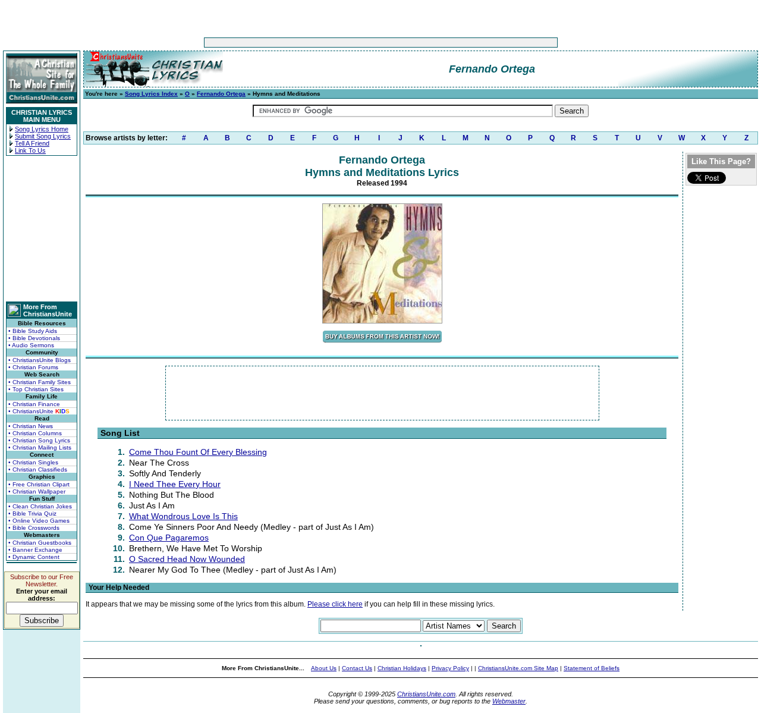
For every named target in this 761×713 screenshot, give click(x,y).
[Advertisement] (344, 42)
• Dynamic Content (33, 557)
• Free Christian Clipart (39, 484)
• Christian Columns (35, 433)
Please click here (335, 604)
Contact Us (357, 668)
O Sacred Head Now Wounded (187, 559)
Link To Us (30, 150)
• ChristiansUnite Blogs (39, 360)
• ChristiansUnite (39, 411)
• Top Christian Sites (36, 389)
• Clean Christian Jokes (40, 506)
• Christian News (30, 426)
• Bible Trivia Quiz (32, 513)
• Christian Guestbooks (39, 542)
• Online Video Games (39, 520)
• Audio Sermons (31, 345)
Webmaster (509, 701)
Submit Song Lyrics (43, 136)
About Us (324, 668)
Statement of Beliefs (592, 668)
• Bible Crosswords (33, 527)
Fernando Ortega (221, 93)
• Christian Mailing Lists (39, 447)
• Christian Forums (33, 367)
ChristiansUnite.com (426, 694)
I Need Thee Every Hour (175, 484)
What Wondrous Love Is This (183, 516)
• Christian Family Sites (39, 382)
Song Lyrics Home (41, 129)
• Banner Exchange (35, 549)
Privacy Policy (450, 668)
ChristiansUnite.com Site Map (518, 668)
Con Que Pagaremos (169, 537)
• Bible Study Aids (32, 331)
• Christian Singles (33, 462)
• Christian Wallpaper (36, 491)
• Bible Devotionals (34, 338)
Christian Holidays (402, 668)
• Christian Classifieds (37, 469)
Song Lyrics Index (151, 93)
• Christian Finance (34, 404)
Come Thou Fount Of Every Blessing (198, 452)
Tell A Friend (32, 143)
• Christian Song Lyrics (39, 440)
